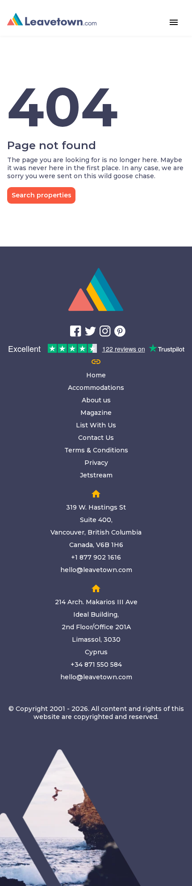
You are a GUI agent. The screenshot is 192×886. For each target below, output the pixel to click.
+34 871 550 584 (96, 664)
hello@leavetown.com (96, 570)
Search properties (41, 195)
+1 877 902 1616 (96, 557)
